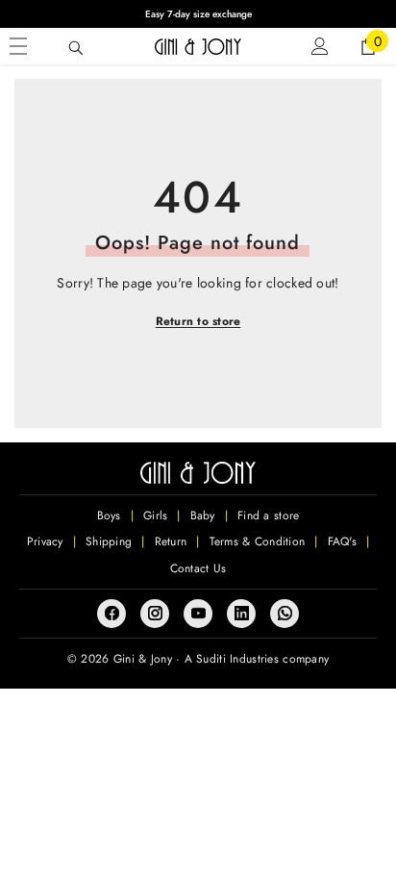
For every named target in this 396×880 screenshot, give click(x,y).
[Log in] (320, 46)
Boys (109, 515)
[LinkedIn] (241, 613)
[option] (198, 14)
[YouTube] (198, 613)
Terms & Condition (258, 541)
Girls (155, 515)
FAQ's (342, 541)
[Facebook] (111, 613)
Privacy (45, 541)
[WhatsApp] (284, 613)
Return (171, 541)
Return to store (198, 321)
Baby (202, 515)
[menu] (18, 46)
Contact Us (198, 568)
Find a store (268, 515)
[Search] (76, 48)
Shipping (109, 541)
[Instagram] (154, 613)
